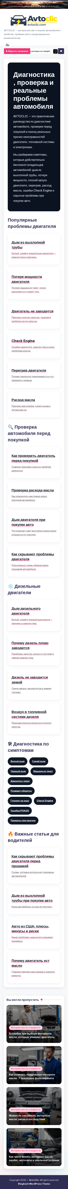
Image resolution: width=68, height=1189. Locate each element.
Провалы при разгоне (23, 820)
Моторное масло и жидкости (25, 1027)
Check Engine (45, 800)
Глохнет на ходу (20, 800)
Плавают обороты (21, 790)
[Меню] (7, 45)
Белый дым (18, 761)
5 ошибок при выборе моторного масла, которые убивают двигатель (32, 1035)
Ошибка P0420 (20, 810)
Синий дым (38, 761)
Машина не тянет (43, 771)
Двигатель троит (20, 781)
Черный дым (18, 771)
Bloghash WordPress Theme (34, 1183)
